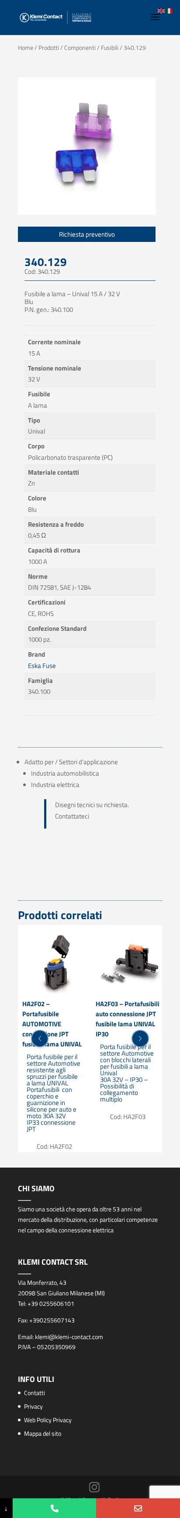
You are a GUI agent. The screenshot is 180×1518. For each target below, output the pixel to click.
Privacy (33, 1406)
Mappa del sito (42, 1433)
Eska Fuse (42, 666)
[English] (162, 10)
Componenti (80, 47)
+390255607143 (52, 1320)
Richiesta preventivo (87, 234)
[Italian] (169, 10)
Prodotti (48, 47)
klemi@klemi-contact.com (69, 1336)
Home (25, 47)
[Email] (138, 1508)
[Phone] (55, 1508)
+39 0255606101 (51, 1303)
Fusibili (109, 47)
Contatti (34, 1392)
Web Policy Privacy (48, 1419)
